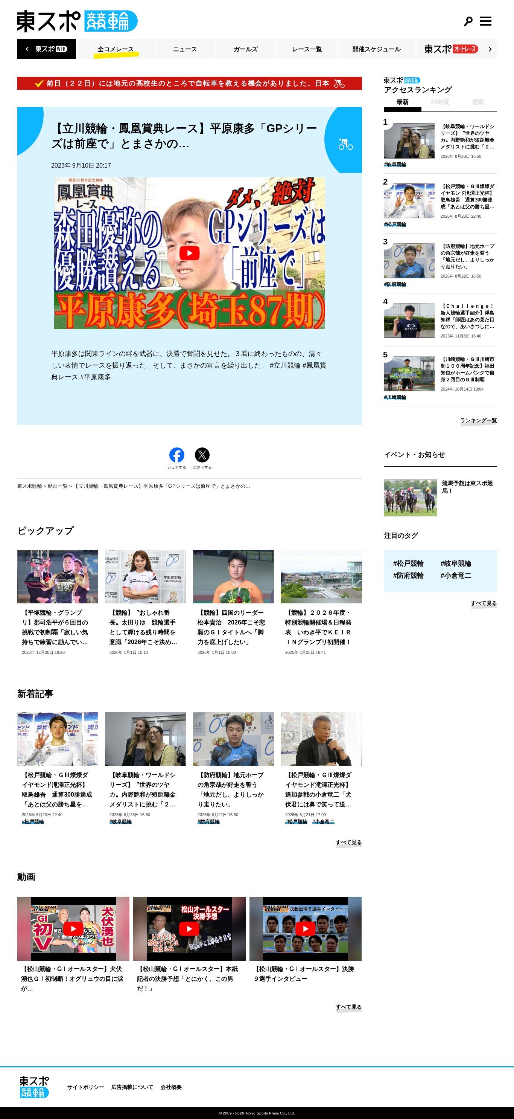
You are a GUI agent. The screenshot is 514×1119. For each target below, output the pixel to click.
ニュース (185, 49)
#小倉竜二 (323, 821)
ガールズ (246, 49)
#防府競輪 (209, 821)
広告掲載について (132, 1087)
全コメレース (116, 49)
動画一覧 (58, 486)
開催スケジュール (377, 49)
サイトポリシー (85, 1087)
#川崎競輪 (395, 397)
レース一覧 (307, 49)
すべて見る (349, 842)
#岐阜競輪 (120, 821)
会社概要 (171, 1087)
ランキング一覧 (478, 420)
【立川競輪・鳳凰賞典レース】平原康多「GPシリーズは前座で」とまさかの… (161, 486)
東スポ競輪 (29, 486)
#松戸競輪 (33, 821)
